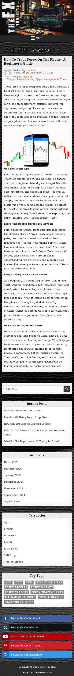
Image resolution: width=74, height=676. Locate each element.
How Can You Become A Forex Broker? (27, 424)
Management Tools (55, 79)
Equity (8, 542)
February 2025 (13, 469)
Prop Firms (11, 549)
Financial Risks (49, 583)
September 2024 (14, 495)
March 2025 (11, 462)
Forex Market (42, 587)
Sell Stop (10, 555)
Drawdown (10, 536)
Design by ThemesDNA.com (37, 672)
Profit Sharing (51, 597)
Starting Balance (19, 602)
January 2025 (12, 475)
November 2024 (13, 488)
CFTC (18, 583)
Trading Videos (13, 562)
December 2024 (14, 482)
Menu (39, 38)
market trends (32, 260)
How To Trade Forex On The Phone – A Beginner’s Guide (35, 61)
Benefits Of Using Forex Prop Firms (26, 417)
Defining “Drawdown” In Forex (22, 411)
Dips (29, 583)
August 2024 (12, 501)
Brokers (8, 529)
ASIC (8, 583)
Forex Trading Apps (29, 79)
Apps (29, 77)
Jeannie (31, 70)
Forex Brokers (16, 587)
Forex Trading (16, 592)
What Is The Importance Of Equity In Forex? (32, 441)
